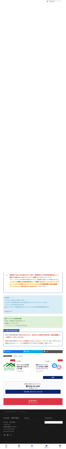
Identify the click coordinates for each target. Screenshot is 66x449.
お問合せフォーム (16, 343)
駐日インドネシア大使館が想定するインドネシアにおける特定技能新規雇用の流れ (27, 307)
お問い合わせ (46, 447)
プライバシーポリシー (11, 411)
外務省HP (7, 311)
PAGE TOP (63, 441)
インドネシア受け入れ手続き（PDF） (15, 300)
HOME (19, 447)
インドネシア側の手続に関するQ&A (14, 304)
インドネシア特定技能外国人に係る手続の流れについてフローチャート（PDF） (26, 302)
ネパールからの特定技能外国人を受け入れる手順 (23, 367)
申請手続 (20, 356)
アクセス (32, 447)
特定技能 (15, 356)
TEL (60, 447)
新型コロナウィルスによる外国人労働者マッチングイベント (42, 367)
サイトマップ (22, 411)
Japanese (51, 1)
